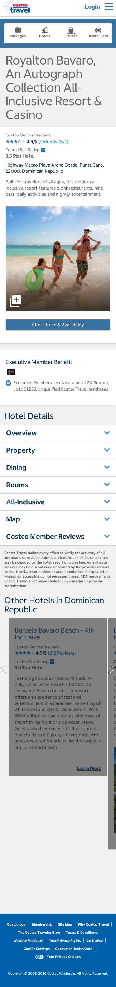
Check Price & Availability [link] (71, 324)
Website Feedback (28, 940)
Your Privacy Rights (65, 940)
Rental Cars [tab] (98, 36)
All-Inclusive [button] (25, 502)
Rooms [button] (17, 484)
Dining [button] (16, 467)
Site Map (65, 924)
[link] (43, 150)
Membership (42, 924)
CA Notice (94, 940)
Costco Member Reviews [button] (45, 536)
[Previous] (4, 668)
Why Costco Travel (93, 924)
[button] (58, 258)
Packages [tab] (18, 36)
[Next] (112, 668)
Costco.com (16, 924)
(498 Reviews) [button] (53, 141)
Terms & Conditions (82, 932)
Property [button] (20, 450)
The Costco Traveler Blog (39, 932)
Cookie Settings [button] (37, 949)
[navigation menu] (109, 6)
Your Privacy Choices (63, 956)
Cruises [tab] (71, 36)
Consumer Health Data (73, 949)
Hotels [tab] (44, 36)
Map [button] (13, 519)
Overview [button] (21, 432)
